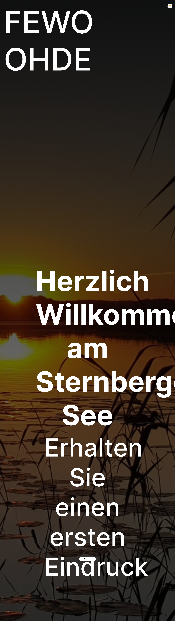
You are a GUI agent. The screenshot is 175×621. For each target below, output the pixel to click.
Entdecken (87, 559)
